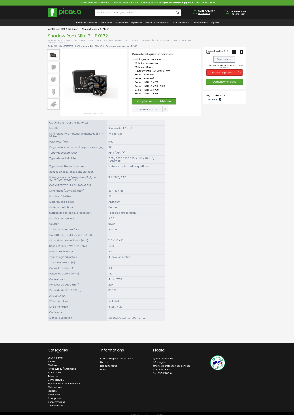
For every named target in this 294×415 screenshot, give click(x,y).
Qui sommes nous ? (164, 358)
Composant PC (56, 379)
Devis (103, 369)
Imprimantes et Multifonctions (64, 383)
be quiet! (73, 29)
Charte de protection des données (171, 365)
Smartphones (55, 398)
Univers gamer (55, 357)
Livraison (104, 362)
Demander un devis (224, 81)
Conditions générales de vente (116, 358)
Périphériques (55, 387)
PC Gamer (53, 365)
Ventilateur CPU (56, 29)
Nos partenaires (108, 365)
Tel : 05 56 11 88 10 (162, 373)
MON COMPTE (206, 11)
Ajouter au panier (221, 72)
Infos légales (159, 362)
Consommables (56, 401)
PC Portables (54, 372)
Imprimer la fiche (147, 109)
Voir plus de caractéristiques (154, 101)
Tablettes (53, 376)
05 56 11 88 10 (208, 2)
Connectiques (55, 405)
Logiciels (52, 390)
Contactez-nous (162, 369)
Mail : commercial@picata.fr (180, 2)
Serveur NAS (54, 394)
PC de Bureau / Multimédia (62, 368)
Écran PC (52, 361)
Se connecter (204, 13)
